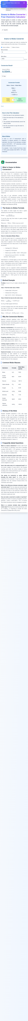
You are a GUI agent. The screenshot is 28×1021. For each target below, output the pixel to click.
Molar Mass (3, 56)
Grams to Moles (6, 47)
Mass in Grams (4, 49)
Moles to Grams (15, 47)
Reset (2, 106)
